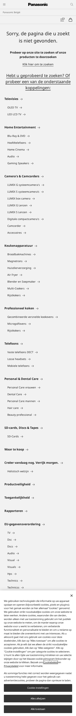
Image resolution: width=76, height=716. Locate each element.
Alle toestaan (38, 709)
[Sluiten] (72, 596)
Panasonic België (11, 12)
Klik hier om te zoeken (38, 64)
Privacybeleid (11, 666)
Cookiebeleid (51, 662)
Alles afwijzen (38, 698)
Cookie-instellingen (38, 687)
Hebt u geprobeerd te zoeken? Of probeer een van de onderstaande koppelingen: (38, 81)
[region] (38, 653)
